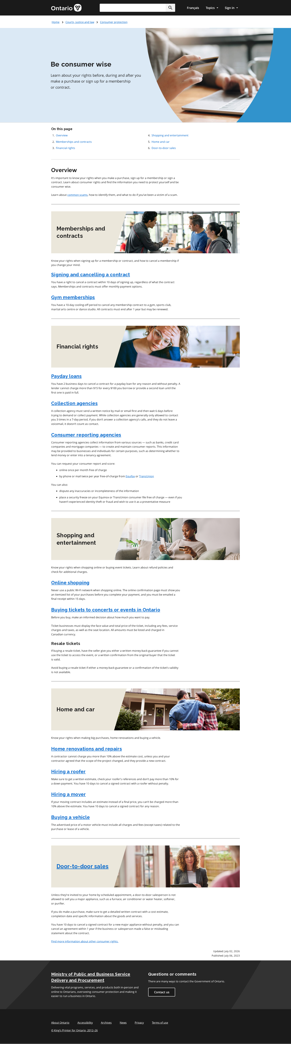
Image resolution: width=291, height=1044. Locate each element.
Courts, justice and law (80, 22)
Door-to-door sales (164, 148)
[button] (170, 8)
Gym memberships (73, 297)
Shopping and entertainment (170, 135)
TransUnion (146, 476)
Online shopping (70, 582)
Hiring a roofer (68, 771)
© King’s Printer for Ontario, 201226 (74, 1030)
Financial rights (65, 148)
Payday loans (66, 376)
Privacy (139, 1022)
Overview (62, 135)
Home (55, 22)
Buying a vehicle (70, 817)
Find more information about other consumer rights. (84, 941)
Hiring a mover (68, 794)
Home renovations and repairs (86, 749)
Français (193, 8)
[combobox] (137, 7)
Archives (106, 1022)
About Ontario (60, 1022)
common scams (77, 195)
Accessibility (85, 1022)
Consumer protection (113, 22)
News (123, 1022)
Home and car (161, 142)
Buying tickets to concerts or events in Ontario (105, 610)
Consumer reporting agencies (86, 435)
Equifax (130, 476)
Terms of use (160, 1022)
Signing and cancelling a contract (90, 274)
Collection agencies (74, 403)
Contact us (161, 992)
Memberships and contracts (74, 142)
